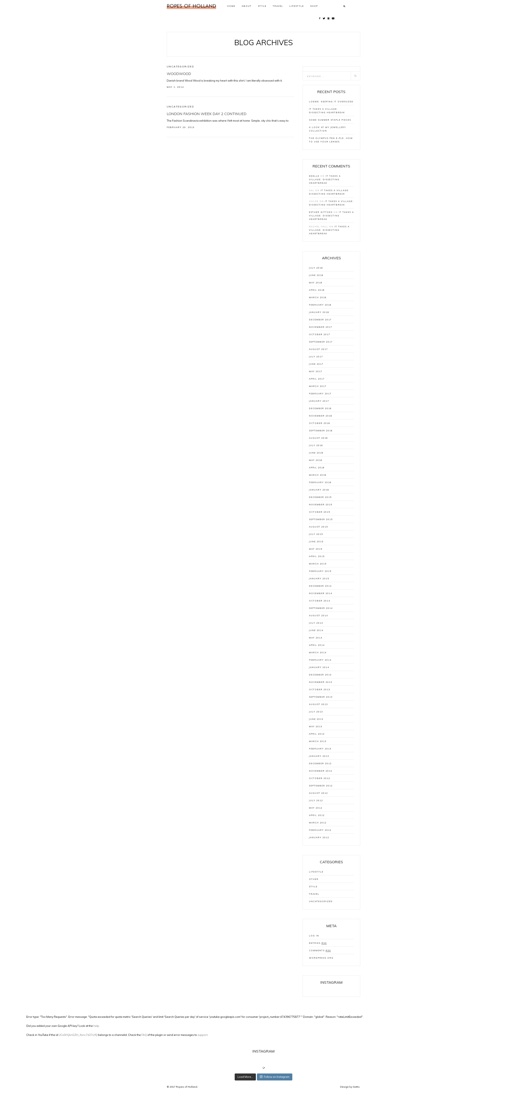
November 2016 (320, 415)
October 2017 (319, 334)
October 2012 (319, 778)
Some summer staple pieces (330, 120)
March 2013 (317, 741)
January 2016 (319, 489)
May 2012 (315, 808)
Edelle (314, 176)
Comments (320, 950)
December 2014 (320, 586)
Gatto (356, 1086)
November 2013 (320, 682)
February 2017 (320, 393)
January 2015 (319, 578)
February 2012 (320, 830)
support (203, 1034)
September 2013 (321, 697)
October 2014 (319, 600)
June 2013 (316, 719)
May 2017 (315, 371)
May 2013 (315, 726)
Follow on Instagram (276, 1076)
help (96, 1025)
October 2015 (319, 512)
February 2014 (320, 660)
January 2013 (319, 756)
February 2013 (320, 748)
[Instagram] (328, 18)
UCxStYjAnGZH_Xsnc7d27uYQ (78, 1034)
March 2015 (317, 563)
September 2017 (321, 341)
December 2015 (320, 497)
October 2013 (319, 689)
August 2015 (318, 526)
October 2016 (319, 423)
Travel (278, 6)
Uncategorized (180, 66)
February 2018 (320, 305)
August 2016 (318, 438)
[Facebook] (320, 18)
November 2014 (320, 593)
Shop (314, 6)
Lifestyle (296, 6)
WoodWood (179, 73)
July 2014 (316, 623)
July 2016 (316, 445)
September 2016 (321, 430)
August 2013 (318, 704)
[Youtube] (333, 18)
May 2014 (315, 637)
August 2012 (318, 793)
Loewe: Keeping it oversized (331, 101)
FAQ (144, 1034)
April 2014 (317, 645)
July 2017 (316, 356)
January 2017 (319, 401)
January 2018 (319, 312)
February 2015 (320, 571)
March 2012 (317, 822)
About (247, 6)
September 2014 (321, 608)
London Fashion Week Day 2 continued (206, 113)
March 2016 (317, 475)
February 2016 (320, 482)
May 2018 (315, 282)
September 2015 (321, 519)
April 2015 (317, 556)
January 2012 (319, 837)
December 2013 (320, 674)
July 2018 (316, 268)
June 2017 (316, 364)
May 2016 (315, 460)
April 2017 (317, 378)
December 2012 (320, 763)
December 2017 (320, 319)
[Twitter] (324, 18)
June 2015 (316, 541)
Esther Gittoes (320, 212)
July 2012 (316, 800)
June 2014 (316, 630)
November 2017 (320, 327)
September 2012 (321, 785)
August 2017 (318, 349)
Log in (314, 935)
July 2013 (316, 711)
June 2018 (316, 275)
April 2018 (317, 290)
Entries (318, 943)
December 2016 (320, 408)
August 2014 (318, 615)
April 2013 (317, 734)
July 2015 (316, 534)
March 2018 (317, 297)
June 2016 (316, 452)
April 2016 (317, 467)
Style (262, 6)
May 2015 (315, 549)
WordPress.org (321, 958)
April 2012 (317, 815)
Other (313, 879)
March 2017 (317, 386)
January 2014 (319, 667)
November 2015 (320, 504)
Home (231, 6)
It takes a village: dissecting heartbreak (325, 179)
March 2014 (317, 652)
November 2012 (320, 771)
